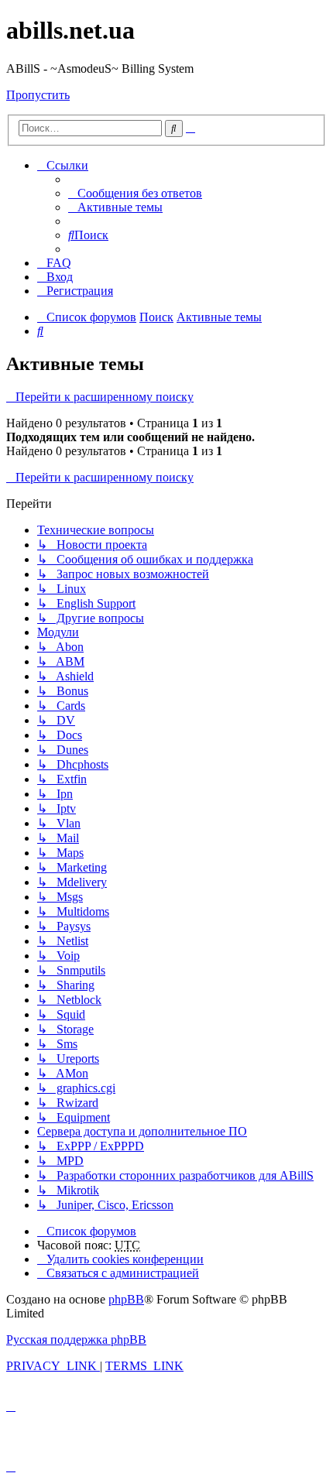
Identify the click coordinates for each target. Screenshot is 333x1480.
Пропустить (38, 94)
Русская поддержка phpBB (76, 1339)
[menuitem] (135, 193)
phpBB (126, 1299)
